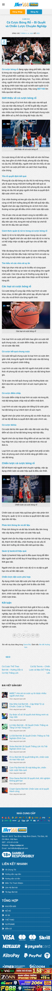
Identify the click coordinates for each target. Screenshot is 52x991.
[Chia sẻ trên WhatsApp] (14, 635)
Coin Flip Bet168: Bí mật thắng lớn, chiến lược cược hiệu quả (27, 768)
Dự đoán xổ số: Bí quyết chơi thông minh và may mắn (28, 715)
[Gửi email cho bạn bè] (28, 635)
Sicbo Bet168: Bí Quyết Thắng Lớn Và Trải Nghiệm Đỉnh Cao (28, 747)
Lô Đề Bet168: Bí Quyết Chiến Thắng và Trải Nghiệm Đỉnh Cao (29, 736)
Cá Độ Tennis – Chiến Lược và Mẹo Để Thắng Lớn (39, 669)
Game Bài (26, 19)
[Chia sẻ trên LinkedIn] (37, 635)
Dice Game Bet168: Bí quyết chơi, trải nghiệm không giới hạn (29, 779)
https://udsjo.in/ (17, 845)
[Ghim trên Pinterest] (33, 635)
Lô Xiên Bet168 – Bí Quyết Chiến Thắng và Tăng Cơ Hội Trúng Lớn (28, 726)
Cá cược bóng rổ (10, 69)
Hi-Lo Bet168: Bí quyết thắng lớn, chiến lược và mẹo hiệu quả (29, 758)
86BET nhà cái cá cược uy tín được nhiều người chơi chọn (27, 694)
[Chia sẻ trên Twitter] (24, 635)
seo (38, 33)
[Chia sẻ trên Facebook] (19, 635)
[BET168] (26, 4)
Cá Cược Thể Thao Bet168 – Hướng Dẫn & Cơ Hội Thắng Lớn (12, 669)
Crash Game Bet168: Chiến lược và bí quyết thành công (29, 790)
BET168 (41, 88)
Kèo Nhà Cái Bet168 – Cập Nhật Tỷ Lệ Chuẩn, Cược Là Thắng (26, 705)
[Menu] (3, 4)
